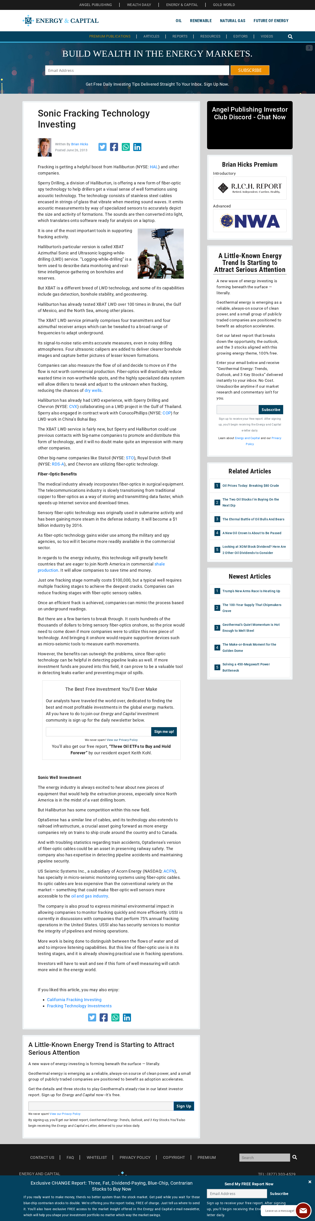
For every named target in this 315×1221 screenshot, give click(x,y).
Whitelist (97, 1157)
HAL (154, 166)
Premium (207, 1157)
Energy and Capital (247, 438)
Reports (179, 36)
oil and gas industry (89, 896)
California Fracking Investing (74, 999)
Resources (210, 36)
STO (130, 457)
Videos (267, 36)
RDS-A (58, 464)
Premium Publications (110, 36)
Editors (240, 36)
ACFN (169, 871)
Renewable (201, 20)
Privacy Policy (135, 1157)
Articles (151, 36)
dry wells (93, 390)
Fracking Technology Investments (79, 1005)
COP (167, 413)
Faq (70, 1157)
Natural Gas (232, 20)
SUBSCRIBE (250, 70)
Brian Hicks (79, 144)
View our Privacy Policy (122, 740)
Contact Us (42, 1157)
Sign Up (184, 1106)
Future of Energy (271, 20)
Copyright (174, 1157)
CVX (73, 406)
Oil (179, 20)
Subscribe (271, 409)
